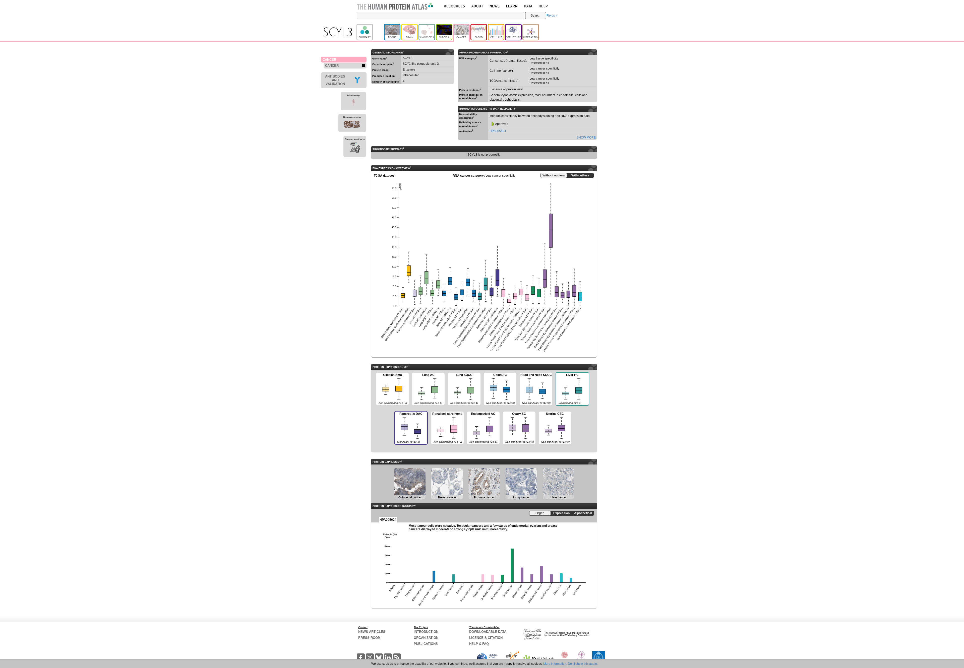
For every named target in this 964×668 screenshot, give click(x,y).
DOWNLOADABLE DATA (487, 632)
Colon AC (499, 388)
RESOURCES (454, 6)
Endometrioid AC (482, 427)
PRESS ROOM (369, 638)
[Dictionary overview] (353, 103)
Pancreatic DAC (408, 427)
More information (554, 663)
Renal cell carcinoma (446, 427)
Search (535, 15)
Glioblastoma (391, 388)
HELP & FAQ (479, 644)
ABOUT (477, 6)
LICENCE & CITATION (486, 638)
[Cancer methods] (354, 148)
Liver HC (568, 388)
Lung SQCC (463, 388)
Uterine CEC (554, 427)
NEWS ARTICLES (371, 632)
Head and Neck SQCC (536, 388)
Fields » (552, 15)
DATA (528, 6)
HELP (543, 6)
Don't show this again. (583, 663)
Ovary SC (518, 427)
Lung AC (427, 388)
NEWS (495, 6)
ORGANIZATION (426, 638)
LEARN (512, 6)
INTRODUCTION (426, 632)
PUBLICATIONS (426, 644)
